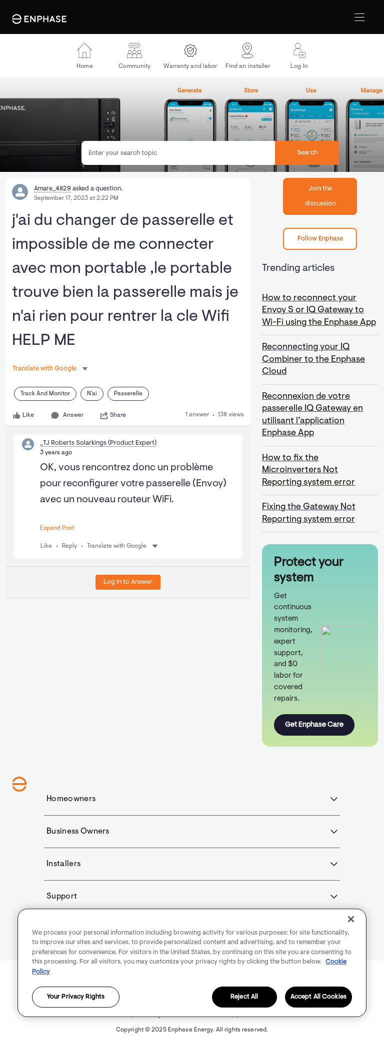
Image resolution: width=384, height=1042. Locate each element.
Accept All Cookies (318, 997)
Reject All (244, 997)
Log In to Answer (128, 582)
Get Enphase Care (314, 725)
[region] (192, 963)
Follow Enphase (320, 238)
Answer (73, 415)
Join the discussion (320, 196)
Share (118, 415)
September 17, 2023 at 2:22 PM (76, 198)
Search (307, 152)
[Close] (351, 919)
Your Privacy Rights (75, 997)
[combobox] (210, 153)
